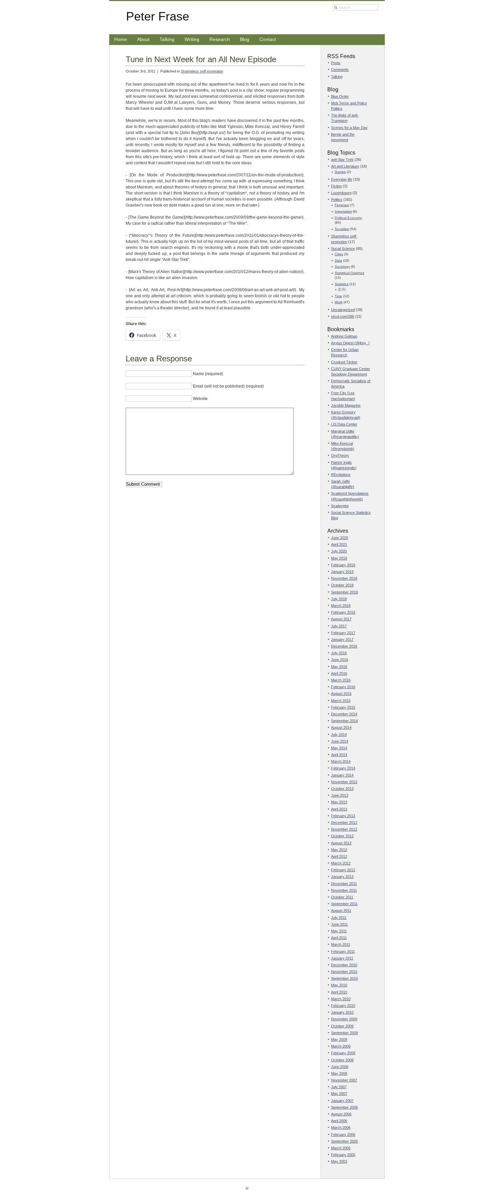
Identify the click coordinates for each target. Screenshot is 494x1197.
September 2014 (344, 721)
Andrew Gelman (344, 336)
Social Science (343, 249)
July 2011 (338, 918)
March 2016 (341, 680)
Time (338, 296)
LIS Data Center (344, 424)
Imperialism (343, 211)
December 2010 (344, 965)
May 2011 (339, 931)
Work (338, 302)
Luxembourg (341, 193)
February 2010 (343, 1006)
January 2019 (342, 572)
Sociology (342, 266)
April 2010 (339, 992)
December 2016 (344, 646)
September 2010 (344, 978)
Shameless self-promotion (202, 71)
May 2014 (339, 748)
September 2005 (344, 1141)
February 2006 (343, 1135)
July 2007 (339, 1087)
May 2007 (339, 1094)
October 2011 (342, 897)
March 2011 (340, 944)
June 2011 (339, 924)
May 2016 (339, 667)
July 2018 (339, 599)
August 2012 (341, 843)
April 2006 (339, 1121)
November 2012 (344, 829)
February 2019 (343, 565)
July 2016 (339, 653)
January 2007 (342, 1101)
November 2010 (344, 972)
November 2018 (344, 578)
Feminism (342, 205)
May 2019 (339, 558)
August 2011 (341, 910)
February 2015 (343, 707)
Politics (336, 199)
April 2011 (339, 938)
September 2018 (344, 592)
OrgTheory (340, 455)
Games (340, 172)
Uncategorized (343, 310)
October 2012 (342, 836)
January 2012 (342, 877)
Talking (167, 39)
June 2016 (339, 660)
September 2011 (344, 904)
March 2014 (341, 761)
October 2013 (342, 789)
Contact (267, 39)
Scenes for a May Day (349, 128)
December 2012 (344, 823)
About (143, 39)
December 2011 (344, 884)
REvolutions (341, 475)
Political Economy (348, 218)
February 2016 (343, 687)
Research (219, 39)
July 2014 (339, 735)
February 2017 (343, 633)
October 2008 (342, 1060)
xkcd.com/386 (342, 316)
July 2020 (339, 551)
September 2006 (344, 1107)
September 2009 (344, 1033)
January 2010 (342, 1012)
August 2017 (341, 619)
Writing (191, 39)
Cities (339, 254)
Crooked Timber (344, 362)
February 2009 (343, 1053)
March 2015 (341, 701)
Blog (244, 39)
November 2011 (344, 890)
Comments (340, 70)
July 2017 (339, 626)
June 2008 (339, 1067)
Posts (335, 63)
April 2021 (339, 544)
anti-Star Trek (342, 160)
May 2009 (339, 1039)
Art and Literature (345, 166)
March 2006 (341, 1127)
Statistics (341, 284)
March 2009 (341, 1046)
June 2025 (339, 538)
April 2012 (339, 856)
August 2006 (341, 1114)
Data (338, 260)
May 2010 (339, 985)
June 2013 (339, 795)
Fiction (336, 186)
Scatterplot (339, 506)
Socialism (342, 229)
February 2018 (343, 612)
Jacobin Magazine (346, 405)
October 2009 (342, 1026)
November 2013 (344, 782)
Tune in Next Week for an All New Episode (201, 59)
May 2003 (339, 1161)
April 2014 (339, 755)
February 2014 (343, 768)
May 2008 (339, 1073)
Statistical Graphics (349, 273)
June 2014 (339, 741)
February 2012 (343, 870)
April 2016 (339, 673)
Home (120, 39)
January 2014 (342, 775)
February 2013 (343, 816)
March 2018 (341, 606)
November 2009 (344, 1019)
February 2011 (343, 951)
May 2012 (339, 850)
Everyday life (341, 179)
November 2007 (344, 1080)
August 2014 (341, 727)
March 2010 (341, 999)
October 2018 (342, 585)
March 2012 (341, 863)
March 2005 (341, 1148)
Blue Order (340, 96)
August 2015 (341, 694)
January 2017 (342, 639)
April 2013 (339, 809)
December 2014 (344, 714)
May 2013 (339, 802)
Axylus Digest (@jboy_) (350, 343)
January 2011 (342, 958)
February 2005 (343, 1155)
